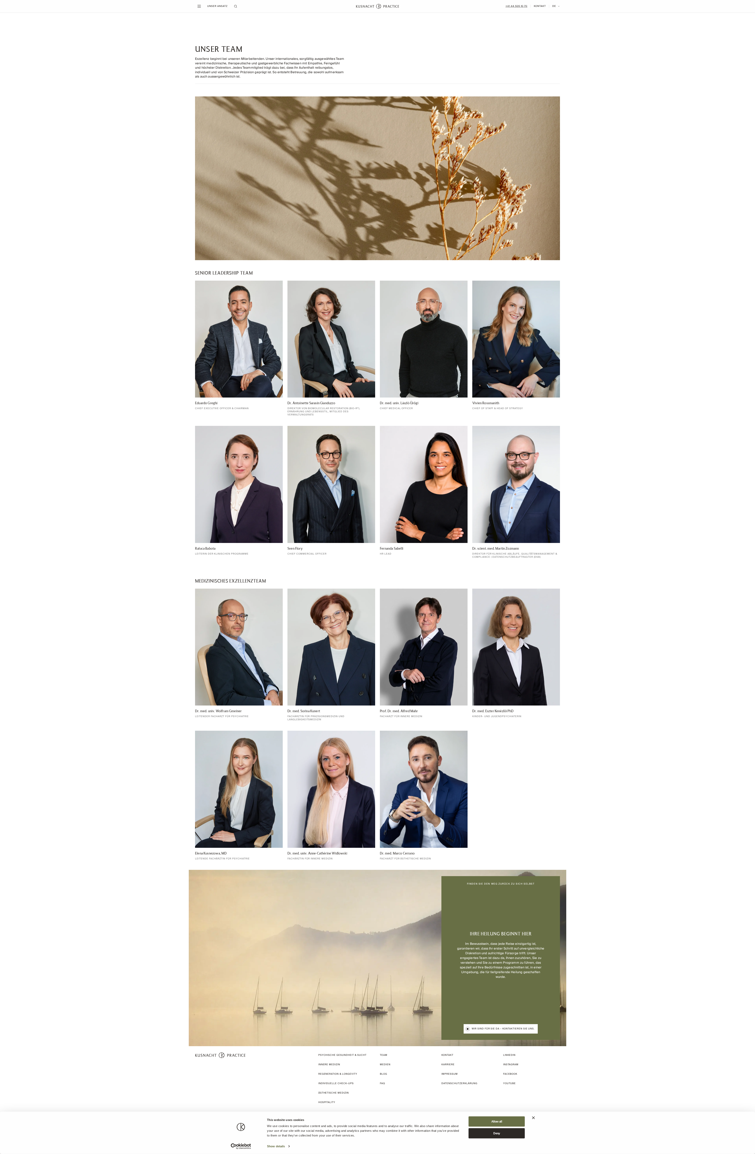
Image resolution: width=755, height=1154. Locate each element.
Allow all (496, 1121)
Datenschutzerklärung (459, 1083)
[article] (239, 349)
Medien (385, 1064)
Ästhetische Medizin (333, 1093)
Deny (496, 1133)
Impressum (449, 1074)
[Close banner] (533, 1117)
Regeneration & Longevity (337, 1074)
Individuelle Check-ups (336, 1083)
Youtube (509, 1083)
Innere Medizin (329, 1064)
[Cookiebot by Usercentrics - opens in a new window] (241, 1146)
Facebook (510, 1074)
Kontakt (540, 6)
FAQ (382, 1083)
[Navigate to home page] (220, 1055)
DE (554, 6)
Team (383, 1055)
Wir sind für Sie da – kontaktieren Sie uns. (503, 1029)
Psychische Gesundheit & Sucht (342, 1055)
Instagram (511, 1064)
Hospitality (326, 1102)
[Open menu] (199, 6)
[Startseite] (377, 6)
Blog (383, 1074)
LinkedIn (509, 1055)
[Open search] (235, 6)
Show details (276, 1146)
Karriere (448, 1064)
